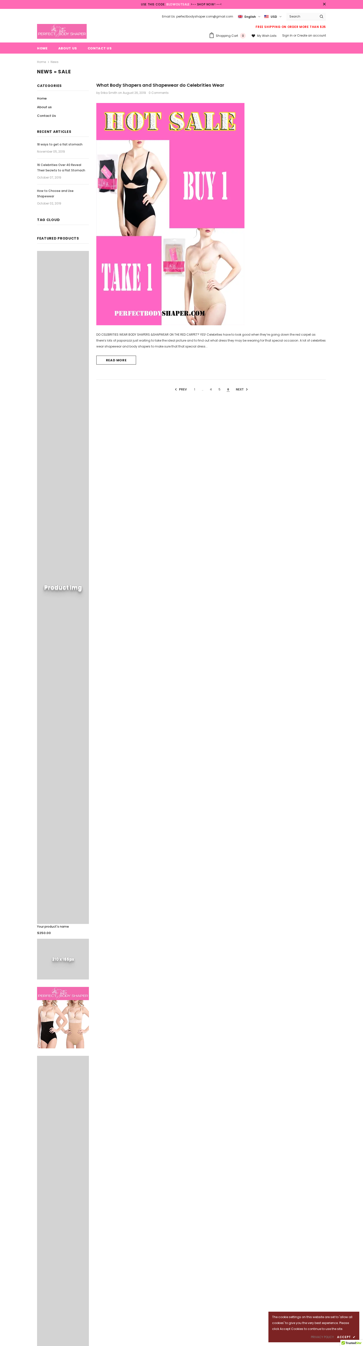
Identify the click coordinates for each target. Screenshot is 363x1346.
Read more (116, 360)
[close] (324, 4)
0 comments (159, 93)
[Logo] (62, 31)
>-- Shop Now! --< (206, 4)
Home (41, 62)
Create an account (311, 35)
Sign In (287, 35)
